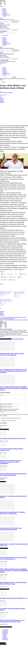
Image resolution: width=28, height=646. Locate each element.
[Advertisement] (10, 112)
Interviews (5, 13)
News (4, 78)
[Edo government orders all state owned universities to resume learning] (7, 525)
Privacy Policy (3, 26)
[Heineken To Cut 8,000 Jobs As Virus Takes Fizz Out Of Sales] (7, 493)
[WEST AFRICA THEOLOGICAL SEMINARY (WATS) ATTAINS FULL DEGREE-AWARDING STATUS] (7, 384)
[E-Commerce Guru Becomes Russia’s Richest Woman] (3, 605)
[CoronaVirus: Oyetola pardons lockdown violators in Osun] (3, 446)
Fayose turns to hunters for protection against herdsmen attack (19, 293)
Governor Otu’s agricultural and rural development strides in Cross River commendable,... (10, 462)
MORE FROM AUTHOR (17, 339)
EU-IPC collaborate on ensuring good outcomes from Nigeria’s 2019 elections (13, 474)
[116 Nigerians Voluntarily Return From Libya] (3, 435)
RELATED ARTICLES (5, 339)
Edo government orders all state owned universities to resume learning (11, 528)
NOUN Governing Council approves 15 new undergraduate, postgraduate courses (12, 620)
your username (16, 20)
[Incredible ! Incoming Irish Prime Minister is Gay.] (3, 595)
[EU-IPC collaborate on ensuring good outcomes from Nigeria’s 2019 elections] (3, 471)
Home (4, 8)
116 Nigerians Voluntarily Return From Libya (13, 438)
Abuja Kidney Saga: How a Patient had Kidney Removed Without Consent (13, 583)
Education (5, 12)
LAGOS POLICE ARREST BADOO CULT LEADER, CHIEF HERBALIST (13, 318)
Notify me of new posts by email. (9, 420)
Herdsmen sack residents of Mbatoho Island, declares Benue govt (6, 301)
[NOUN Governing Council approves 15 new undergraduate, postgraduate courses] (3, 617)
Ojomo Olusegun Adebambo (6, 92)
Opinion (4, 15)
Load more (2, 479)
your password (16, 22)
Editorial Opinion (6, 14)
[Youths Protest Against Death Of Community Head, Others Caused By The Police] (7, 509)
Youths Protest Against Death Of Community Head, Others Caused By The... (12, 512)
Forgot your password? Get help (7, 53)
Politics (4, 11)
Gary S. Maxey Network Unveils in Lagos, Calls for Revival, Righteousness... (13, 558)
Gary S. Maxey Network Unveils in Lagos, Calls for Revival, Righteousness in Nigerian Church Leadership (13, 371)
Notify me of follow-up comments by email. (11, 418)
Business (5, 9)
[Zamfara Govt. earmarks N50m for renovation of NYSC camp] (7, 541)
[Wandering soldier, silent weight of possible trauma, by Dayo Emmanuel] (7, 350)
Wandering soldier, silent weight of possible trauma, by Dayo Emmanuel (12, 354)
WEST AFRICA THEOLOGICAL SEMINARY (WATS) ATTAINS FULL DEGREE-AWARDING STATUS (14, 388)
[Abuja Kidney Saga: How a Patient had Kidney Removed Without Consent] (3, 579)
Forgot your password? (5, 24)
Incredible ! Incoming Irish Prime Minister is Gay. (14, 598)
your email (15, 29)
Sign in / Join (5, 35)
